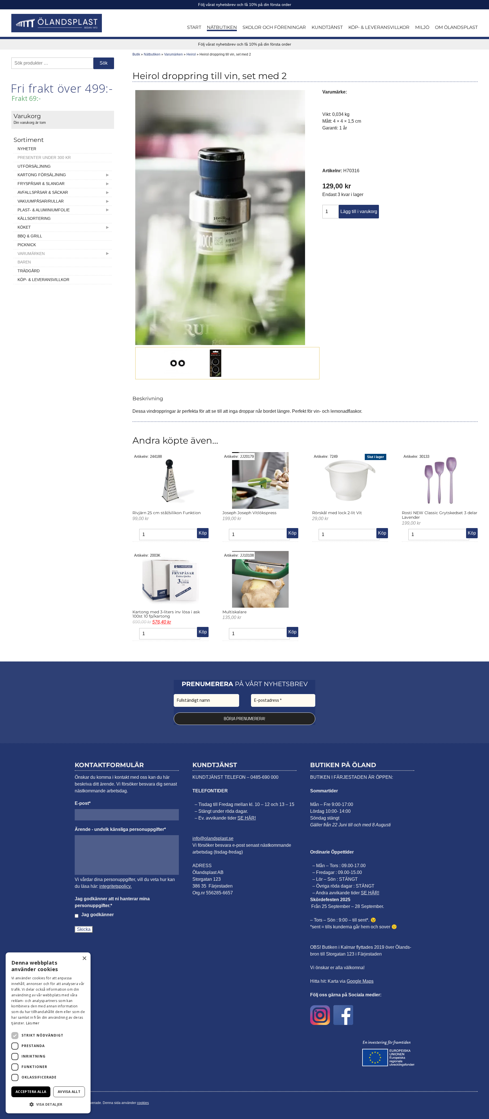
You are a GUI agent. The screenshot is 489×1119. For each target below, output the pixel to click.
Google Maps (360, 981)
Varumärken (173, 54)
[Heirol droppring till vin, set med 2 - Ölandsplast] (56, 23)
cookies (143, 1103)
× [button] (84, 958)
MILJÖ (422, 27)
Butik (136, 54)
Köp (382, 533)
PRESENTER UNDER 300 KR (44, 157)
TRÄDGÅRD (29, 271)
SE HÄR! (246, 818)
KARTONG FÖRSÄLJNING (42, 175)
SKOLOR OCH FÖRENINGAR (274, 27)
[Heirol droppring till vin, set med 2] (220, 343)
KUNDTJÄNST (327, 27)
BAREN (24, 262)
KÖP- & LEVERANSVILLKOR (378, 27)
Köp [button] (203, 533)
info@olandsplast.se (212, 838)
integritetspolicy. (115, 886)
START (194, 27)
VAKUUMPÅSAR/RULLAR (41, 201)
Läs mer (32, 1023)
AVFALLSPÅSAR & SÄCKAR (43, 192)
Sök (104, 63)
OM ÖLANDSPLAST (456, 27)
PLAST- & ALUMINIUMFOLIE (44, 210)
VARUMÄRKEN (31, 253)
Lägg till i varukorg (358, 211)
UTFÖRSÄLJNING (34, 166)
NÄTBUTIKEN (222, 27)
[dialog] (48, 1032)
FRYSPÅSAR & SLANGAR (41, 183)
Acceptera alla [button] (31, 1091)
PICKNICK (27, 244)
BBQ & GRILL (30, 236)
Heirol (191, 54)
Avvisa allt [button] (69, 1091)
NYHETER (27, 148)
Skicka (84, 929)
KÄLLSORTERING (34, 218)
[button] (48, 1104)
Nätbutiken (152, 54)
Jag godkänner (97, 914)
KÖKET (24, 227)
